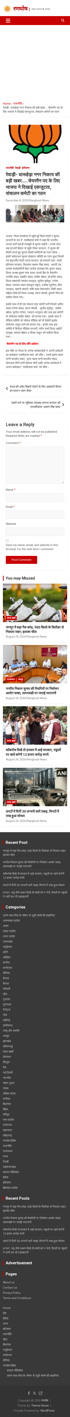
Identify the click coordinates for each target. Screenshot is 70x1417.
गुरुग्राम (7, 1004)
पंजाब (5, 1088)
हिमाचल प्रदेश (10, 1188)
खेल (5, 994)
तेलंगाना (7, 1057)
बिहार (5, 1109)
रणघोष (20, 9)
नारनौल (7, 1078)
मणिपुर (6, 1114)
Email (10, 507)
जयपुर (20, 679)
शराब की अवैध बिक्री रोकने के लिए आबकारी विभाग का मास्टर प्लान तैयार (35, 389)
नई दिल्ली (8, 1072)
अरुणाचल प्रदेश (11, 920)
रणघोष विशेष (9, 1140)
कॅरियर (6, 973)
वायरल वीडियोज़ (11, 1172)
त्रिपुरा (6, 1062)
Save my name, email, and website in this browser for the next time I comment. (32, 547)
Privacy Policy (11, 1293)
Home (7, 1308)
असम (6, 926)
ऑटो (5, 952)
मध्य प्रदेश (8, 1119)
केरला (6, 978)
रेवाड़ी (18, 167)
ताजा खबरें (11, 618)
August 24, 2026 (16, 636)
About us (9, 1282)
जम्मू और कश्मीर (11, 1030)
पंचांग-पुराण (8, 1083)
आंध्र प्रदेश (9, 931)
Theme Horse (40, 1405)
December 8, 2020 (17, 200)
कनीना (6, 962)
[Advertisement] (35, 62)
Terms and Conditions (17, 1298)
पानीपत (6, 1099)
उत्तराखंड (8, 941)
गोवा (5, 1015)
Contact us (10, 1287)
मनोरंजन (7, 1125)
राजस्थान (11, 679)
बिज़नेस (7, 1104)
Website (11, 524)
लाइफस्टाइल (9, 1167)
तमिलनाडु (8, 1046)
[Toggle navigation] (8, 20)
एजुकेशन (7, 947)
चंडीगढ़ (6, 1020)
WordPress (47, 1410)
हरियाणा (26, 167)
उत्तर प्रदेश (9, 936)
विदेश (5, 1177)
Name (11, 489)
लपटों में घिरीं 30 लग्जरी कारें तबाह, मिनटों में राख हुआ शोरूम (34, 885)
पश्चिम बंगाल (9, 1093)
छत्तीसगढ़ (7, 1025)
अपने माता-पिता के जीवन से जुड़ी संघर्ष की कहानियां (29, 915)
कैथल (6, 983)
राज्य (5, 1156)
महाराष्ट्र (7, 1130)
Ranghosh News (39, 200)
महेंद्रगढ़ (7, 1135)
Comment (13, 443)
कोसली (6, 989)
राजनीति (10, 167)
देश (4, 1067)
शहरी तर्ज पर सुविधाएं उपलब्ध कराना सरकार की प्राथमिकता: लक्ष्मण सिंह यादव (35, 405)
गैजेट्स (6, 1009)
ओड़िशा (6, 957)
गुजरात (6, 999)
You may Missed (20, 578)
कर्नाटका (7, 968)
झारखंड (7, 1041)
